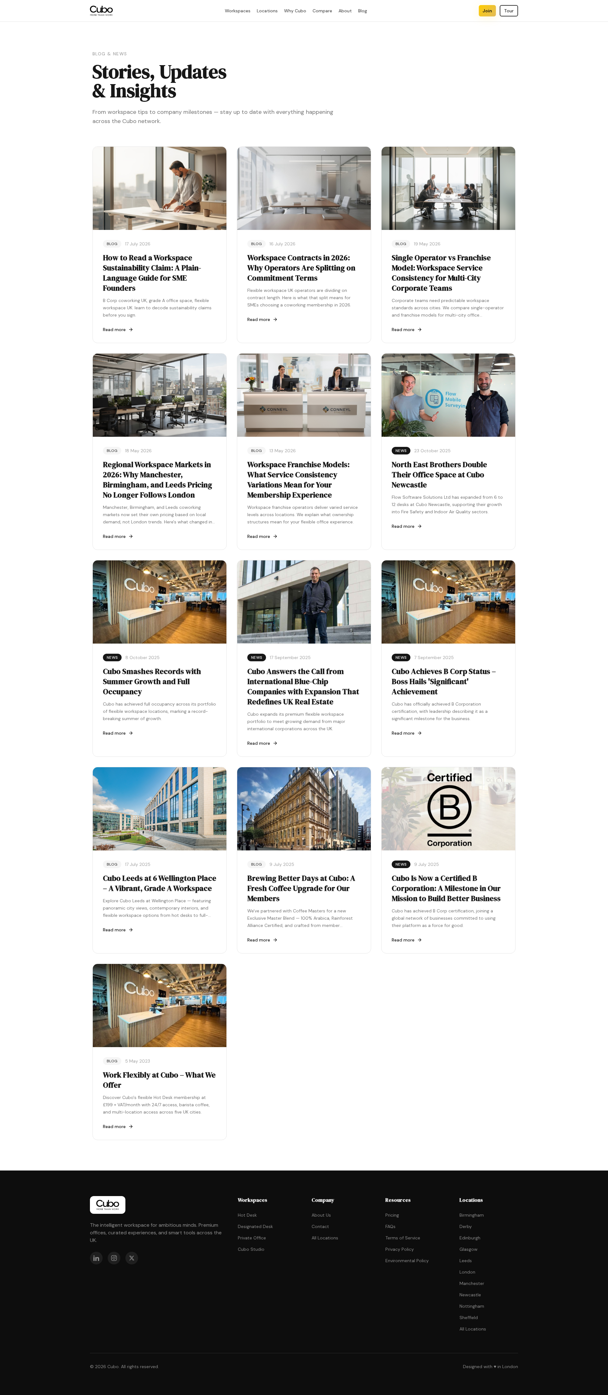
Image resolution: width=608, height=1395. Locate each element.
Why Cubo (295, 11)
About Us (321, 1215)
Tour (509, 11)
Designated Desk (255, 1226)
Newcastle (470, 1295)
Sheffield (468, 1317)
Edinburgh (469, 1238)
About (345, 11)
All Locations (325, 1238)
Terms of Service (402, 1238)
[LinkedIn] (96, 1258)
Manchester (471, 1283)
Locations (267, 11)
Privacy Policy (399, 1249)
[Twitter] (131, 1258)
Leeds (465, 1260)
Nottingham (471, 1306)
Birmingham (471, 1215)
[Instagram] (114, 1258)
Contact (320, 1226)
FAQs (390, 1226)
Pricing (392, 1215)
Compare (322, 11)
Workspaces (237, 11)
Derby (465, 1226)
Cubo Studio (251, 1249)
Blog (362, 11)
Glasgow (468, 1249)
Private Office (252, 1238)
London (467, 1272)
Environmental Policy (407, 1260)
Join (487, 11)
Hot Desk (247, 1215)
